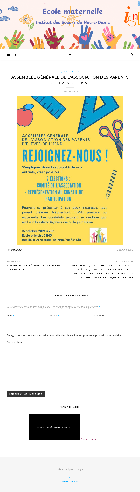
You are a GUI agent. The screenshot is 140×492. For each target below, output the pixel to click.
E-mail (54, 315)
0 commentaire (125, 249)
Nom (11, 315)
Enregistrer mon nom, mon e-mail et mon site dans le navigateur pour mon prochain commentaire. (64, 335)
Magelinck (16, 249)
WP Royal (78, 469)
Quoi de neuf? (70, 71)
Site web (99, 315)
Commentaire (15, 342)
